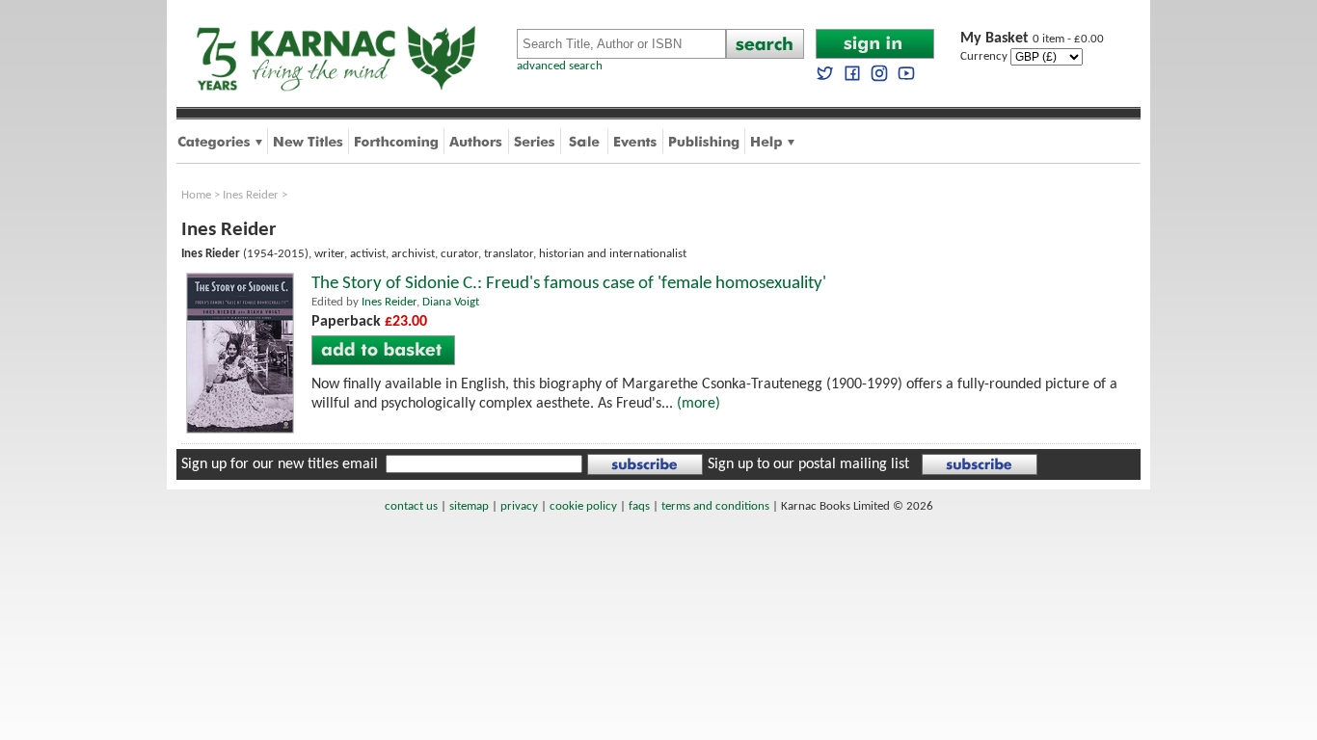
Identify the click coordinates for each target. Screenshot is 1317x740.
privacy (519, 506)
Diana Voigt (450, 302)
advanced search (560, 66)
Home (196, 195)
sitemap (469, 506)
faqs (639, 506)
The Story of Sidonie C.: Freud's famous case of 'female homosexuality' (568, 284)
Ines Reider (251, 195)
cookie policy (583, 506)
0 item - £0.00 (1032, 39)
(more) (698, 403)
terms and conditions (715, 506)
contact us (411, 506)
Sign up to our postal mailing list (808, 464)
